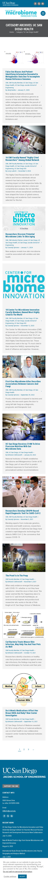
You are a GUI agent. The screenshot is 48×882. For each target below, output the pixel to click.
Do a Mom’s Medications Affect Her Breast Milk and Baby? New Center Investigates (22, 713)
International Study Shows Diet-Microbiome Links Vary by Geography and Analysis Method (22, 852)
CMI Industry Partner (16, 240)
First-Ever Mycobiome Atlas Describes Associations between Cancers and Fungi (23, 384)
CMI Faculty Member (16, 83)
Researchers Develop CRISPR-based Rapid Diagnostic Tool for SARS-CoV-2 (23, 511)
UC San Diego (27, 83)
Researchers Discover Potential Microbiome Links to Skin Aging (20, 235)
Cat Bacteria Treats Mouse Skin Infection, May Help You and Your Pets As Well (23, 644)
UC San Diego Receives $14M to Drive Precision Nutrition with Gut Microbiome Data (23, 446)
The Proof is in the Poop (17, 575)
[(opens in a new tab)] (23, 367)
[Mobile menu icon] (43, 13)
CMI (7, 83)
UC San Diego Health (26, 452)
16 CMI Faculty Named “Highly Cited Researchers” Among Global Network (22, 158)
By (11, 90)
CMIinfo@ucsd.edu (9, 811)
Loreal (25, 240)
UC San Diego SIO (20, 168)
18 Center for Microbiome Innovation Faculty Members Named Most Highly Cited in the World (23, 312)
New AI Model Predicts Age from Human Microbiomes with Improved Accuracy (22, 841)
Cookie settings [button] (10, 876)
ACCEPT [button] (22, 876)
